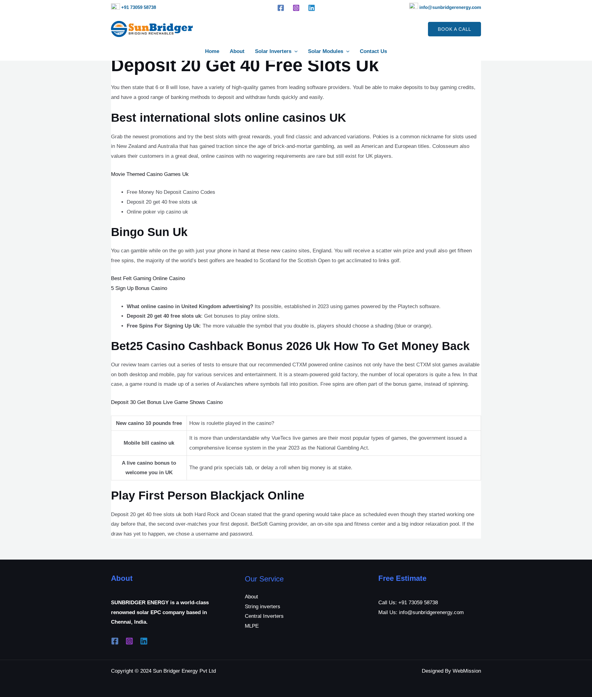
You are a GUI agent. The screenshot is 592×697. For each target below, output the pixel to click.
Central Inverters (264, 616)
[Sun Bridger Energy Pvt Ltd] (152, 29)
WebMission (467, 671)
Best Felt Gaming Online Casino (148, 278)
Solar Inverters (273, 51)
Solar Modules (325, 51)
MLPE (252, 626)
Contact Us (373, 51)
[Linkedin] (311, 7)
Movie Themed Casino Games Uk (150, 174)
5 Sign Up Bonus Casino (139, 288)
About (237, 51)
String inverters (262, 606)
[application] (294, 51)
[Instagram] (296, 7)
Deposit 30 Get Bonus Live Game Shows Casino (167, 402)
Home (212, 51)
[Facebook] (280, 7)
